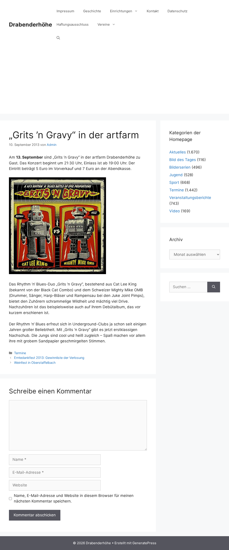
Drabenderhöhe (30, 24)
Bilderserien (180, 167)
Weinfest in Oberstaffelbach (35, 362)
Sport (174, 182)
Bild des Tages (182, 159)
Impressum (65, 11)
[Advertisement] (114, 82)
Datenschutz (177, 11)
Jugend (176, 175)
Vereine (104, 24)
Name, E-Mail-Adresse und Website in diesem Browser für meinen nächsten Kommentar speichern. (74, 498)
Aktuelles (177, 152)
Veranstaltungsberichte (190, 197)
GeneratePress (144, 543)
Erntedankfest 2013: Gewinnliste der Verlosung (49, 358)
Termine (20, 353)
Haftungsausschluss (73, 24)
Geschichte (92, 11)
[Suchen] (213, 287)
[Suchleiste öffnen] (58, 38)
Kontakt (153, 11)
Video (174, 211)
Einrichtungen (121, 11)
